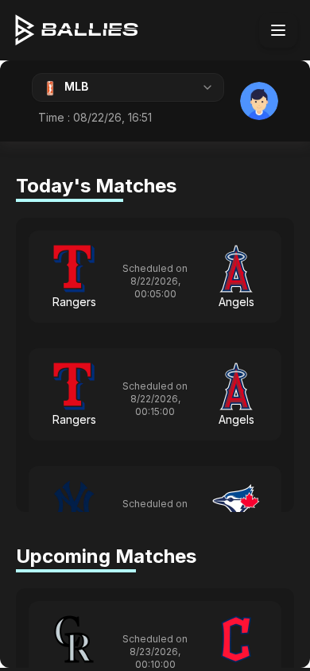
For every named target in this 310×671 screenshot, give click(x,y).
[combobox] (128, 87)
